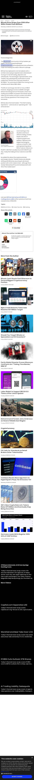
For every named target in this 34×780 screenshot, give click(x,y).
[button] (17, 773)
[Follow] (10, 222)
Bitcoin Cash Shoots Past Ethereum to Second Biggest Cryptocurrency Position (16, 280)
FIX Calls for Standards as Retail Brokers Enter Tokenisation (14, 451)
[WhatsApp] (6, 220)
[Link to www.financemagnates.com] (17, 267)
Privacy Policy (5, 771)
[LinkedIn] (10, 213)
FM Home (2, 20)
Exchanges (12, 20)
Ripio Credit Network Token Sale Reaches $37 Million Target (14, 309)
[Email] (14, 213)
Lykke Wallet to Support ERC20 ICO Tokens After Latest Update (15, 392)
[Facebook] (23, 213)
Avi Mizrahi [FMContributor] (20, 26)
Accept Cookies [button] (17, 776)
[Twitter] (6, 213)
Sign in (30, 16)
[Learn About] (27, 215)
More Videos (6, 583)
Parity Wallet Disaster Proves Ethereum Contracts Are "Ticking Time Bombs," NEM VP (17, 364)
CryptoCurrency (7, 20)
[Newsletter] (26, 17)
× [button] (32, 757)
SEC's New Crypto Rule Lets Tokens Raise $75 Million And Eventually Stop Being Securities (16, 507)
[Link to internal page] (5, 239)
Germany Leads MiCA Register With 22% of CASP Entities (15, 535)
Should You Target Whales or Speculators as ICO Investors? (13, 336)
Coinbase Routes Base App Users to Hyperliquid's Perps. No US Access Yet (16, 479)
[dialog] (17, 768)
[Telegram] (19, 213)
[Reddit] (14, 220)
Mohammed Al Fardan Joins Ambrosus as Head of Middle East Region (17, 420)
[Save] (19, 221)
